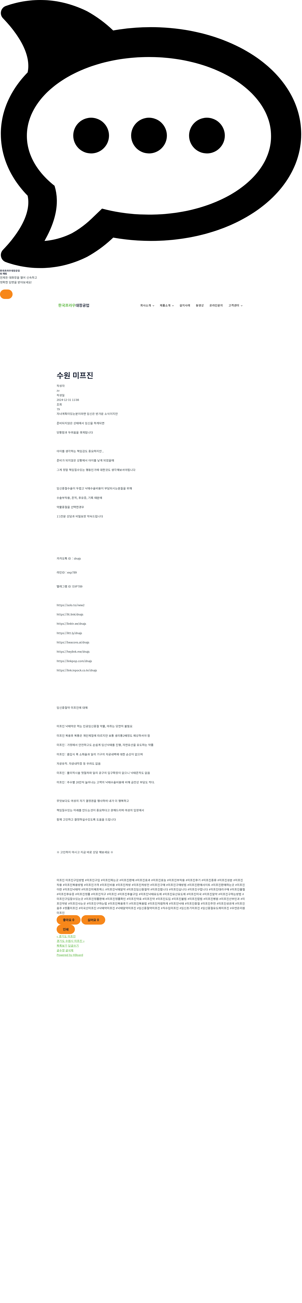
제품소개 (165, 305)
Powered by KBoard (70, 955)
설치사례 (184, 305)
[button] (152, 305)
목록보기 (62, 945)
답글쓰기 (73, 945)
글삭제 (69, 950)
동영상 (200, 305)
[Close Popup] (6, 294)
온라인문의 (216, 305)
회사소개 (145, 305)
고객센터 (234, 305)
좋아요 (68, 920)
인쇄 (66, 929)
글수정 (61, 950)
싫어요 (93, 920)
